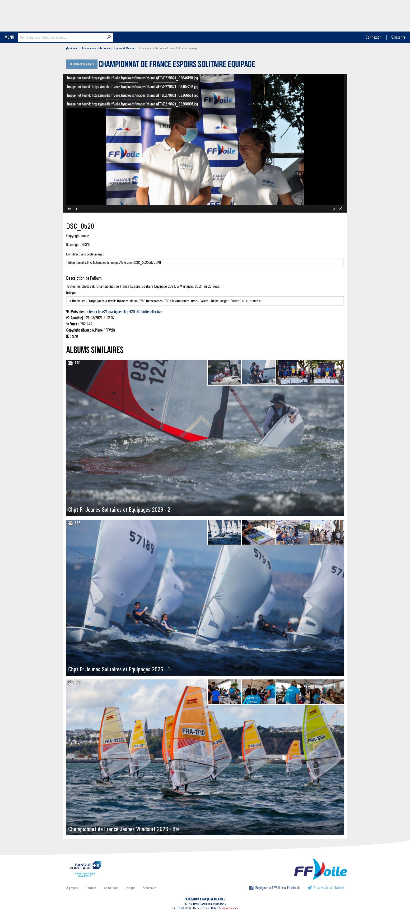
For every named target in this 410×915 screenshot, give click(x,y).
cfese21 (101, 311)
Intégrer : (72, 292)
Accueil (74, 48)
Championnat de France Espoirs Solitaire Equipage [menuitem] (168, 48)
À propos (72, 888)
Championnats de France (96, 48)
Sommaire (149, 888)
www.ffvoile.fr (230, 908)
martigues (115, 311)
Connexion (374, 37)
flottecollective (151, 311)
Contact (91, 888)
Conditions (111, 888)
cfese (91, 311)
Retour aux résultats (82, 64)
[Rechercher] (109, 37)
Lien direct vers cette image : (85, 254)
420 (132, 311)
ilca (125, 311)
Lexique (130, 888)
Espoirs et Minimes (124, 48)
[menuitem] (73, 48)
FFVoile (314, 14)
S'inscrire (398, 37)
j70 (138, 311)
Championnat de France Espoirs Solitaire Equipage (176, 65)
